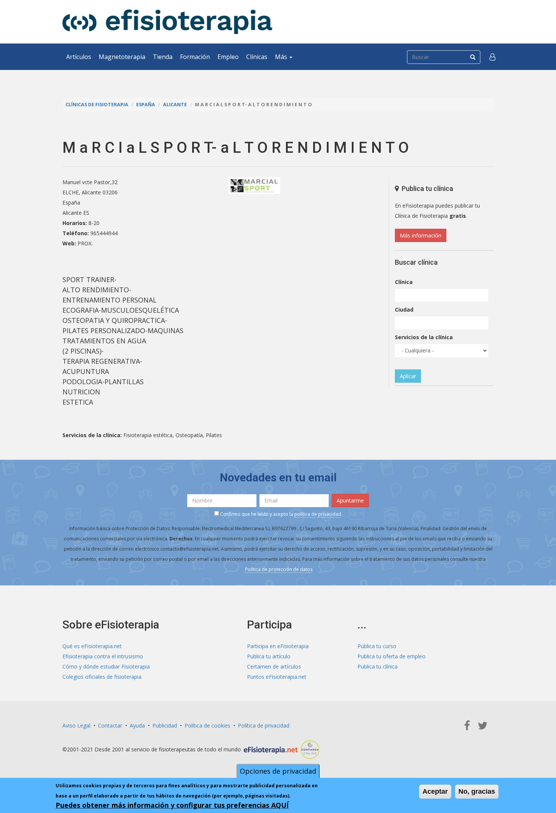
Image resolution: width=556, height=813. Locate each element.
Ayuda (137, 725)
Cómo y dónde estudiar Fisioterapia (106, 666)
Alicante (175, 104)
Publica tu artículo (268, 656)
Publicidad (164, 725)
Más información (420, 235)
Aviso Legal (76, 725)
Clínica (404, 281)
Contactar (110, 725)
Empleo (228, 57)
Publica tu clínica (377, 666)
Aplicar (408, 376)
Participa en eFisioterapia (278, 646)
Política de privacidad (263, 725)
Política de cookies (207, 725)
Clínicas (256, 57)
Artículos (78, 57)
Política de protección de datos (278, 569)
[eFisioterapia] (167, 21)
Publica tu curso (376, 646)
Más (282, 57)
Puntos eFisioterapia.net (276, 676)
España (145, 104)
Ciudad (404, 309)
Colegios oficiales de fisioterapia (101, 676)
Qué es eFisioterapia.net (92, 646)
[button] (492, 56)
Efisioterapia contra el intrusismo (102, 656)
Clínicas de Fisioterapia (96, 104)
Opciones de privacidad (278, 771)
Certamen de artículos (274, 666)
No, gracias (476, 791)
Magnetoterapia (122, 57)
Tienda (162, 57)
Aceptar (435, 791)
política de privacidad (317, 514)
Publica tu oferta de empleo (391, 656)
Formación (195, 57)
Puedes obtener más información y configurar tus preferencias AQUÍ (172, 805)
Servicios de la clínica (424, 337)
